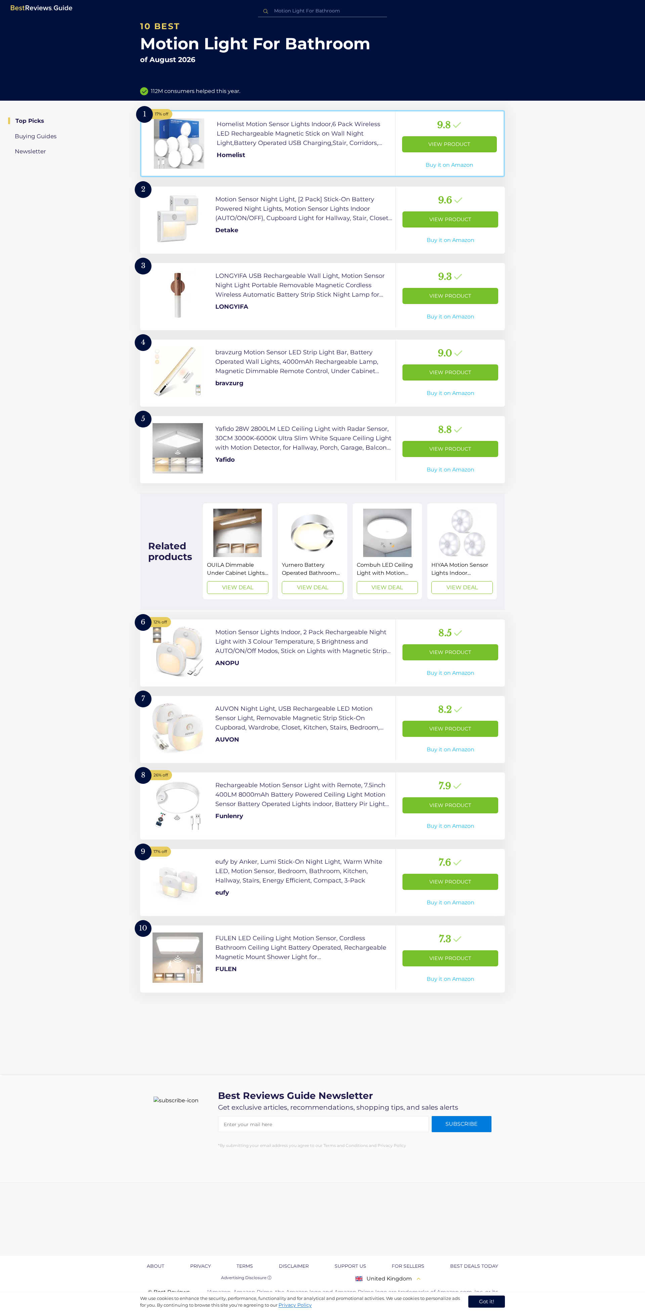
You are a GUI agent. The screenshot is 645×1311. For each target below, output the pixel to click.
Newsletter (30, 151)
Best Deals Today (474, 1266)
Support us (350, 1266)
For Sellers (408, 1266)
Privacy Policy (295, 1305)
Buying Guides (35, 136)
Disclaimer (294, 1266)
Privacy (200, 1266)
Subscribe (461, 1124)
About (155, 1266)
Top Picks (29, 120)
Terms (244, 1266)
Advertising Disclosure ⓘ (246, 1277)
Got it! (486, 1301)
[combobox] (322, 11)
